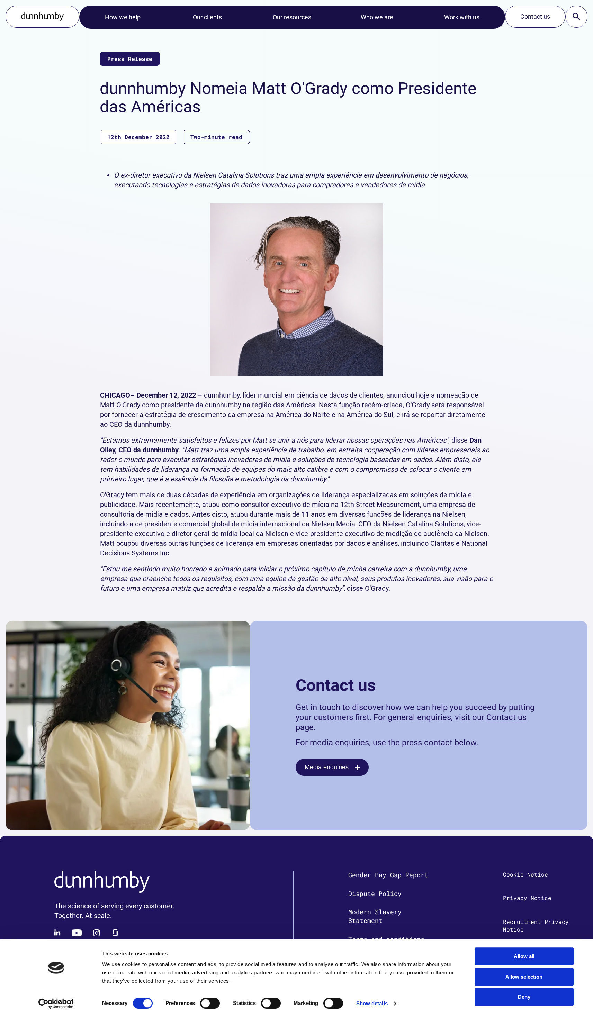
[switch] (210, 1003)
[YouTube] (77, 932)
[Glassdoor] (115, 933)
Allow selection (523, 977)
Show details (372, 1003)
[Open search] (576, 17)
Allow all (524, 956)
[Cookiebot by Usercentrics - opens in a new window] (56, 1003)
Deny (524, 997)
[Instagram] (96, 933)
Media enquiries (327, 767)
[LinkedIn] (57, 932)
